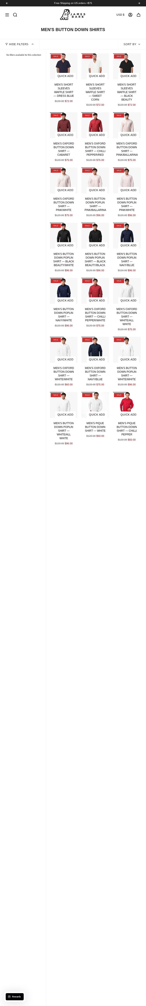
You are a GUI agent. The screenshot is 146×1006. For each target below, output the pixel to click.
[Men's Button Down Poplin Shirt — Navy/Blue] (127, 236)
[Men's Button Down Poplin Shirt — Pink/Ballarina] (95, 180)
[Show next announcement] (139, 3)
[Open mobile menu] (7, 15)
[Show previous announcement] (7, 3)
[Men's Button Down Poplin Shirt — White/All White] (63, 405)
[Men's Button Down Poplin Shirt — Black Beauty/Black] (95, 236)
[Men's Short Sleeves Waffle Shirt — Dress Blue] (63, 66)
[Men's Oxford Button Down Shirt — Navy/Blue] (95, 350)
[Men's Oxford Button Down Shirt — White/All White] (127, 291)
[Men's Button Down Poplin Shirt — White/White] (127, 350)
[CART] (138, 15)
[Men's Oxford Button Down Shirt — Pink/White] (63, 180)
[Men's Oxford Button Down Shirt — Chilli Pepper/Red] (95, 125)
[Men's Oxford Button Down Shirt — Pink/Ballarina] (127, 125)
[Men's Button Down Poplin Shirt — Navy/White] (63, 291)
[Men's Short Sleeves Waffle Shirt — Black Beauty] (127, 66)
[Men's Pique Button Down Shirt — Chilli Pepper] (127, 405)
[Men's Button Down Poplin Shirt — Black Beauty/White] (63, 236)
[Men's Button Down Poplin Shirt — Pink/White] (127, 180)
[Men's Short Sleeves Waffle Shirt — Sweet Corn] (95, 66)
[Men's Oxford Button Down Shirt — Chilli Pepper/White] (95, 291)
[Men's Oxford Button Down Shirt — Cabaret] (63, 125)
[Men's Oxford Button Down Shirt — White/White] (63, 350)
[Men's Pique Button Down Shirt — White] (95, 405)
